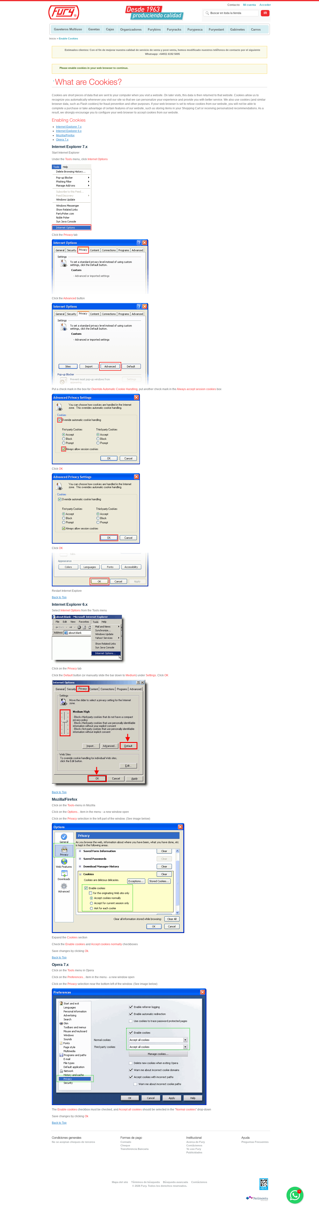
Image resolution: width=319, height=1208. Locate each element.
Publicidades (194, 1152)
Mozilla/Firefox (65, 135)
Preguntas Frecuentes (255, 1142)
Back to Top (59, 597)
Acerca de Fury (195, 1142)
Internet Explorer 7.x (69, 126)
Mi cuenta (249, 5)
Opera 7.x (62, 139)
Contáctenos (194, 1145)
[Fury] (67, 12)
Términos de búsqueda (145, 1182)
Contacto (233, 5)
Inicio (52, 38)
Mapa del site (120, 1182)
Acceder (265, 5)
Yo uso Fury (193, 1149)
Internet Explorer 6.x (69, 131)
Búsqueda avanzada (175, 1182)
